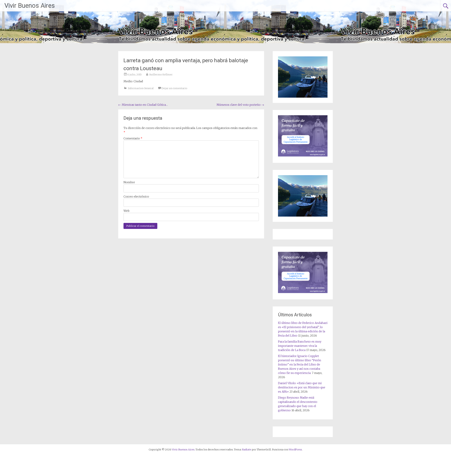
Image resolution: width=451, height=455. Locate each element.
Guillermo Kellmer (161, 74)
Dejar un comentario (174, 88)
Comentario (132, 138)
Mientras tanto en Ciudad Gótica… (143, 104)
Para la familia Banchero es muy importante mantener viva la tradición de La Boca (299, 346)
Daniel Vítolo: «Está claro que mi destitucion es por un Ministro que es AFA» (301, 387)
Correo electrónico (136, 196)
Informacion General (141, 88)
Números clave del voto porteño (240, 104)
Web (126, 211)
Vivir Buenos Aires (29, 5)
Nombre (129, 182)
